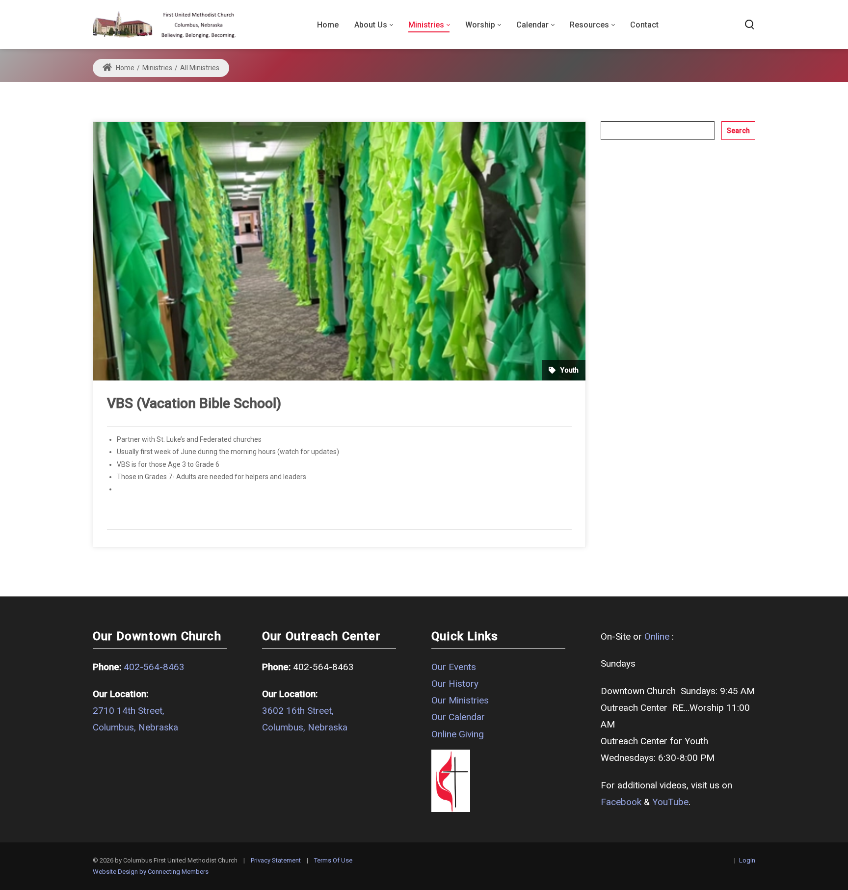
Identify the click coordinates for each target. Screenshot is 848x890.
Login (747, 860)
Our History (454, 683)
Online (656, 636)
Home (124, 68)
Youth (569, 370)
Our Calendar (458, 717)
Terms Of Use (333, 860)
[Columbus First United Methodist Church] (164, 24)
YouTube (670, 802)
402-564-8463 (154, 667)
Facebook (621, 802)
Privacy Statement (276, 860)
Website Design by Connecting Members (151, 871)
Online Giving (457, 734)
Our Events (453, 667)
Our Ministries (460, 700)
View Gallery (136, 489)
